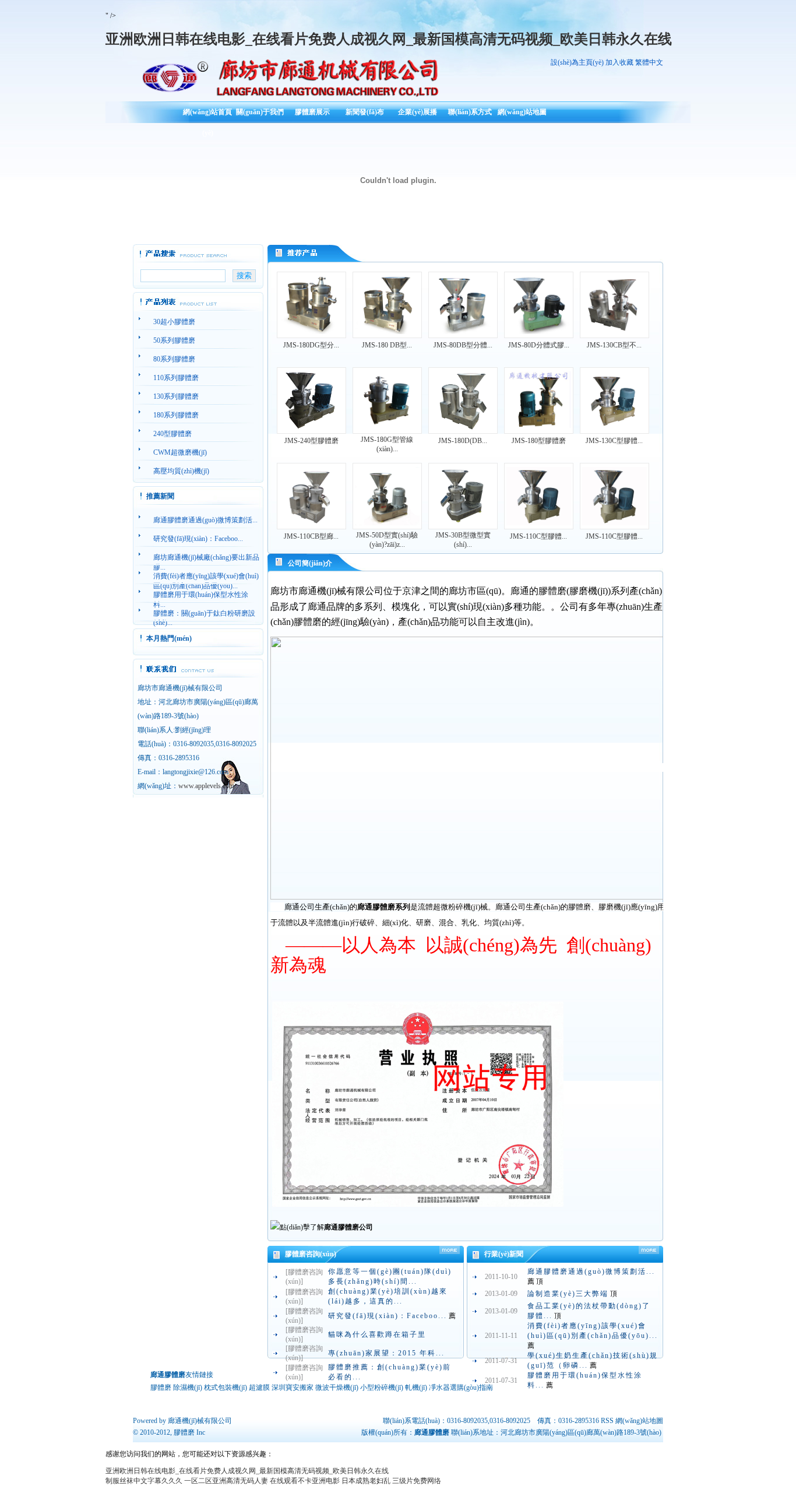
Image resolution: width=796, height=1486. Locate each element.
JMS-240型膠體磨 (311, 441)
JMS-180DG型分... (311, 345)
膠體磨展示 (312, 112)
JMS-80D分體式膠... (538, 345)
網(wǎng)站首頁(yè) (207, 116)
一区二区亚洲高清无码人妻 (226, 1481)
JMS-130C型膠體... (614, 441)
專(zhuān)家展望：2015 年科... (386, 1353)
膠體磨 (184, 1432)
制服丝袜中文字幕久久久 (143, 1481)
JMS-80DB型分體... (463, 345)
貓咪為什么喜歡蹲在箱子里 (377, 1334)
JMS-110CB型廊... (311, 536)
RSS (607, 1421)
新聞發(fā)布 (365, 112)
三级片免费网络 (416, 1481)
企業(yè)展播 (417, 112)
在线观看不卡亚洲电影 (305, 1481)
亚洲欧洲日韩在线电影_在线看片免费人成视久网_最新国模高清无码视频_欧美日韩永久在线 (388, 39)
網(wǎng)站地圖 (522, 112)
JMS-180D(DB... (462, 441)
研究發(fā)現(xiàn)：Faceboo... (387, 1316)
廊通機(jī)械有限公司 (200, 1421)
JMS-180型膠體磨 (539, 441)
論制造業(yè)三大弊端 (567, 1294)
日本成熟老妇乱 (365, 1481)
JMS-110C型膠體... (538, 536)
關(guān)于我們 (260, 112)
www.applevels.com (206, 786)
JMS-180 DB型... (387, 345)
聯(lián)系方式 (470, 112)
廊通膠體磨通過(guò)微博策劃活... (591, 1271)
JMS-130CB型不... (614, 345)
